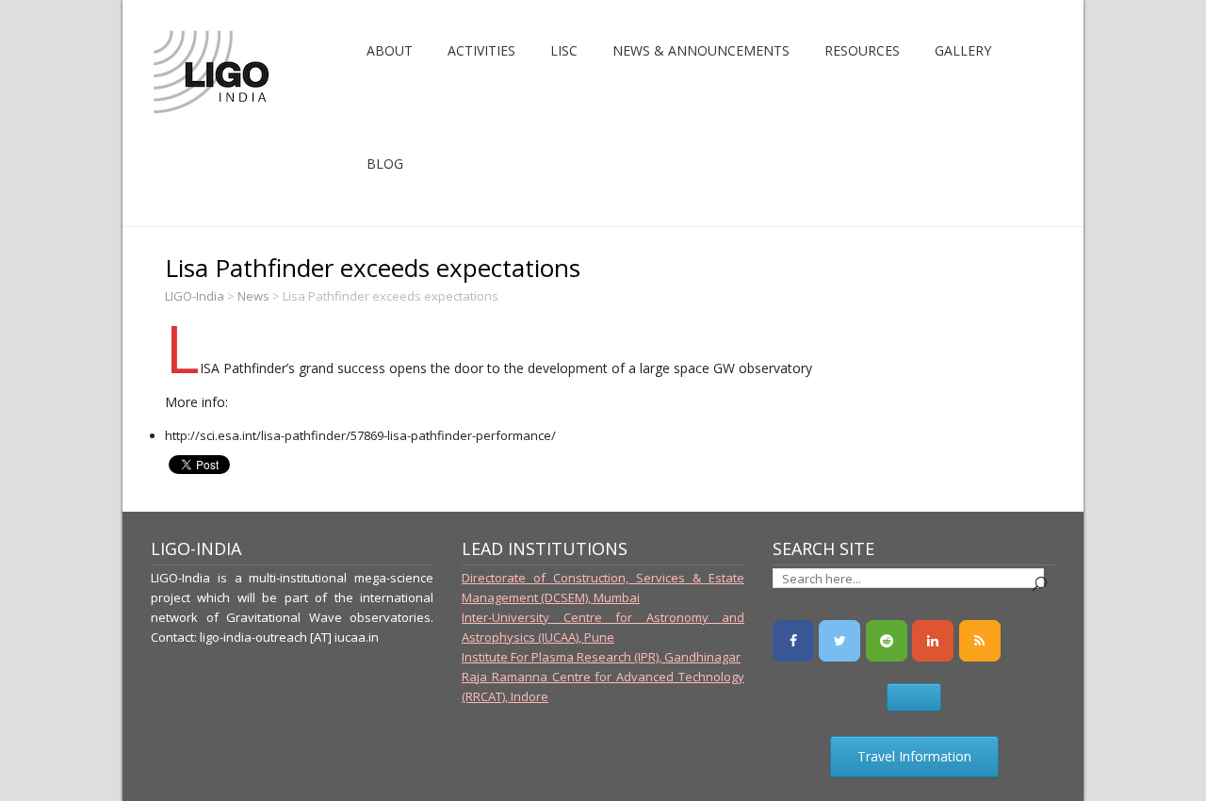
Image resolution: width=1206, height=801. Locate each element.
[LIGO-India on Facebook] (793, 641)
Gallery (963, 50)
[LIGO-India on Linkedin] (932, 641)
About (390, 50)
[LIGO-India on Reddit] (886, 641)
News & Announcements (701, 50)
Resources (862, 50)
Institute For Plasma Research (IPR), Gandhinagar (601, 656)
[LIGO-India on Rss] (980, 641)
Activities (481, 50)
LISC (564, 50)
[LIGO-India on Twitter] (839, 641)
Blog (385, 163)
